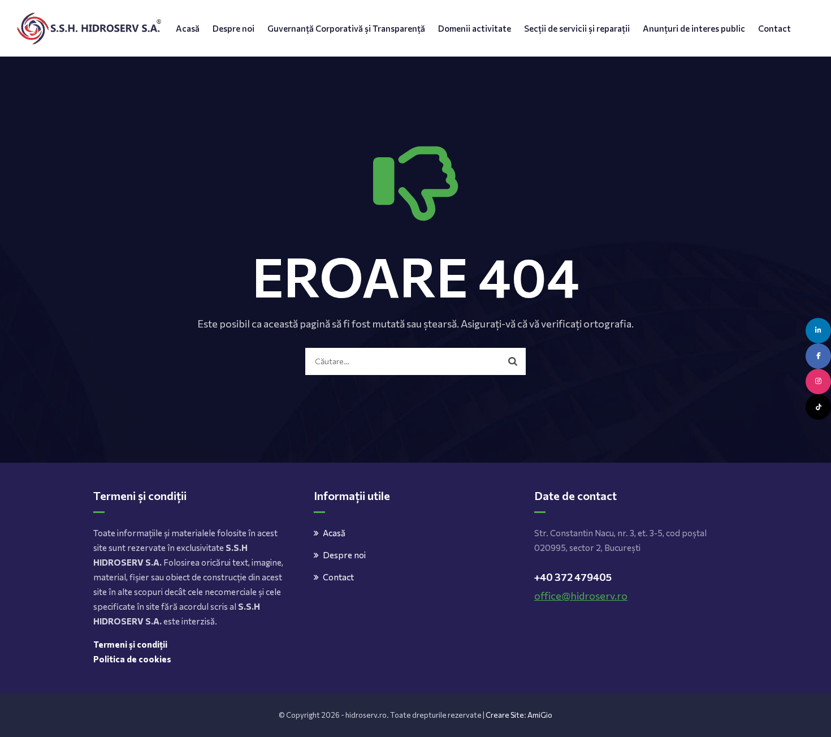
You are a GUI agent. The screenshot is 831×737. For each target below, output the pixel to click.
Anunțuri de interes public (694, 28)
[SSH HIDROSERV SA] (89, 28)
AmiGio (539, 714)
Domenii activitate (474, 28)
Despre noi (233, 28)
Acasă (188, 28)
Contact (774, 28)
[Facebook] (818, 356)
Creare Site (505, 714)
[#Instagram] (818, 381)
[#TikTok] (818, 407)
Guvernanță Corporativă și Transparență (346, 28)
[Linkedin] (818, 330)
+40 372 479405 (573, 577)
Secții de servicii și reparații (577, 28)
